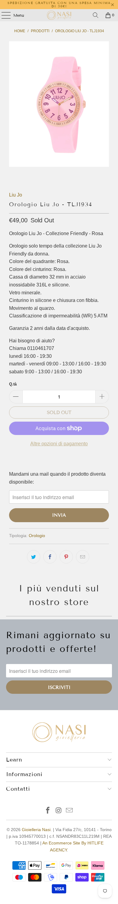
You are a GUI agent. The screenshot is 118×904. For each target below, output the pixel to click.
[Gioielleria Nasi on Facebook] (47, 811)
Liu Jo (15, 194)
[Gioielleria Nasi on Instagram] (58, 811)
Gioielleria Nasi (36, 829)
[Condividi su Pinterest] (66, 556)
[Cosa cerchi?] (95, 15)
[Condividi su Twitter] (33, 556)
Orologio (37, 535)
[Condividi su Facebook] (50, 556)
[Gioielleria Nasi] (59, 15)
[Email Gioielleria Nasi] (69, 811)
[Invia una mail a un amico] (82, 556)
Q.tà (13, 384)
